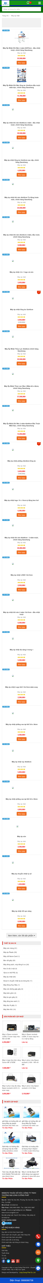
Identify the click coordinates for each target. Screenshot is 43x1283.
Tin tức (4, 1255)
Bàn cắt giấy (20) (9, 960)
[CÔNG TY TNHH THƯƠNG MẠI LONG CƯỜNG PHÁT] (5, 3)
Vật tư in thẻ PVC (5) (10, 972)
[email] (38, 1252)
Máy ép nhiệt (15, 16)
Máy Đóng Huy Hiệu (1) (11, 985)
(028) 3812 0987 (29, 1207)
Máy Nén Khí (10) (9, 1009)
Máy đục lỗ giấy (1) (10, 1005)
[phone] (38, 1236)
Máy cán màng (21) (10, 948)
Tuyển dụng (5, 1253)
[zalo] (38, 1244)
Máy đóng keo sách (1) (11, 1001)
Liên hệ (4, 1258)
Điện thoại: (15, 1280)
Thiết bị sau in (10, 943)
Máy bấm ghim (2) (9, 993)
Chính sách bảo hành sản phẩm (12, 1237)
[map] (38, 1260)
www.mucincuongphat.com (10, 1212)
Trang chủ (5, 16)
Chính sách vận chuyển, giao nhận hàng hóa (16, 1235)
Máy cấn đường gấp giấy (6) (13, 989)
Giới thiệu (5, 1250)
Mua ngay (21, 63)
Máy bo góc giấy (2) (10, 997)
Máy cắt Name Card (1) (11, 956)
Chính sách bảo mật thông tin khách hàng (15, 1242)
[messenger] (38, 1268)
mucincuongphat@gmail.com (16, 1210)
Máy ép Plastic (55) (10, 952)
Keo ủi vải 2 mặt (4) (10, 968)
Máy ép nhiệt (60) (9, 977)
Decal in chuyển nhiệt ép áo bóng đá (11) (17, 981)
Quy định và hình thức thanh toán (12, 1232)
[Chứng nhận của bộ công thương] (7, 1223)
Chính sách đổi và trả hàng (10, 1240)
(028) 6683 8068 (14, 1207)
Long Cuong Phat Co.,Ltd (27, 1272)
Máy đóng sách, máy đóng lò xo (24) (16, 964)
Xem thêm (21, 935)
